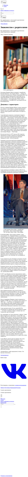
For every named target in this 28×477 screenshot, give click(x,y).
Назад (4, 2)
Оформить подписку (9, 10)
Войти (2, 10)
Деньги (2, 23)
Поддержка (7, 387)
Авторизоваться (4, 355)
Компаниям (13, 387)
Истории (18, 387)
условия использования (20, 385)
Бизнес (6, 23)
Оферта (2, 387)
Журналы (5, 5)
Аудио (5, 6)
